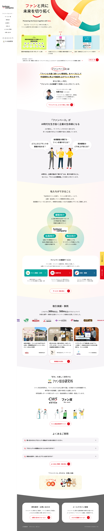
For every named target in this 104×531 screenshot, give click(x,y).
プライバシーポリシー (35, 526)
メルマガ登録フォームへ (78, 517)
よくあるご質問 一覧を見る (58, 464)
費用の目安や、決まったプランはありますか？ (40, 456)
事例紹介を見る (58, 361)
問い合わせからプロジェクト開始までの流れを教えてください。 (45, 440)
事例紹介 (8, 19)
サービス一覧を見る (58, 291)
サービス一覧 (8, 16)
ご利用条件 (25, 526)
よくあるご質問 (7, 29)
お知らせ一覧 (92, 59)
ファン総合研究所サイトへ (58, 424)
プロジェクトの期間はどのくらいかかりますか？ (41, 448)
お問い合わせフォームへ (39, 517)
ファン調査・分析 (36, 273)
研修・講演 (83, 273)
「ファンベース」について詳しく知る (58, 105)
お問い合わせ (8, 32)
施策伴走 (58, 273)
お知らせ (8, 26)
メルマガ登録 (102, 258)
